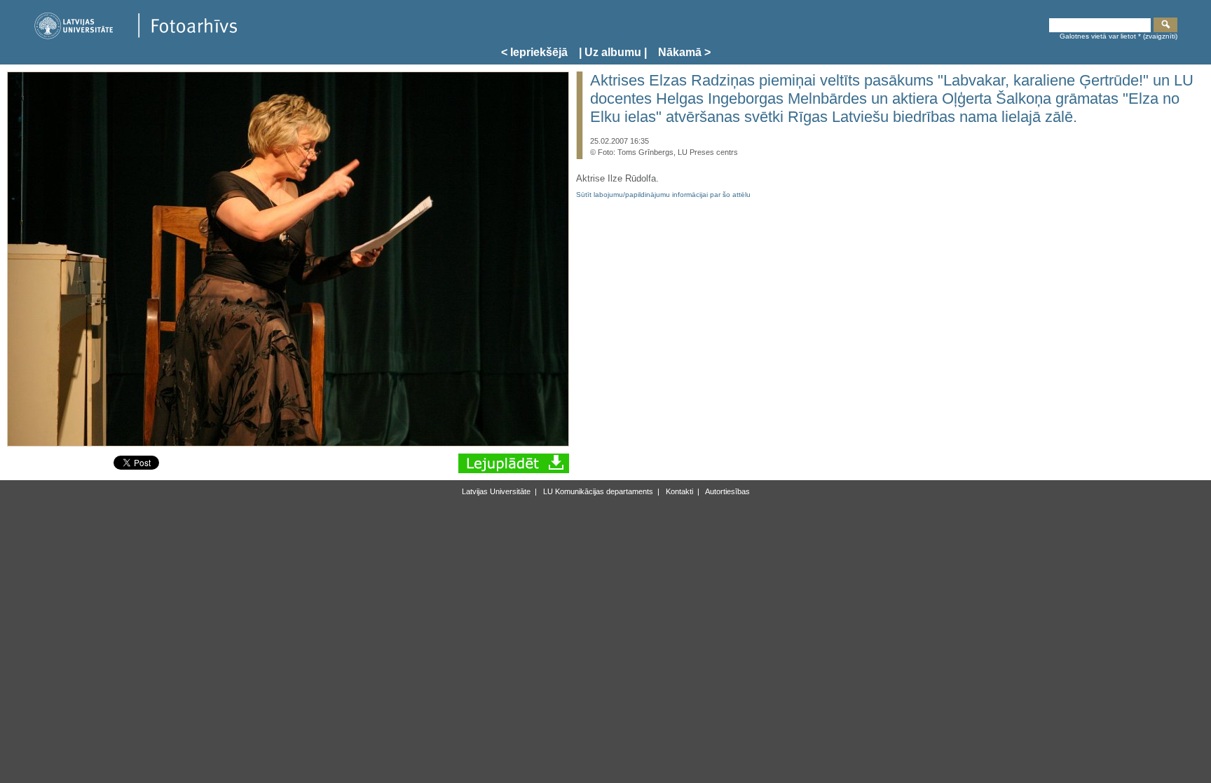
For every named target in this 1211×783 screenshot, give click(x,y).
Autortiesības (727, 491)
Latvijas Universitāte (496, 491)
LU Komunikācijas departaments (597, 491)
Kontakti (678, 491)
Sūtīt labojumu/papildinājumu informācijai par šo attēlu (663, 194)
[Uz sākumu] (135, 37)
